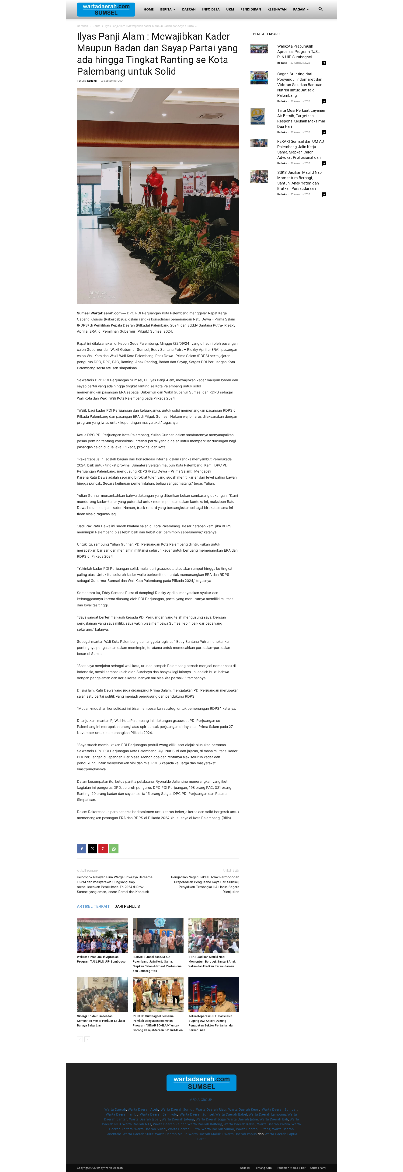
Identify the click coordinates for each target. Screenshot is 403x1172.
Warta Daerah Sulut (138, 1134)
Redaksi (92, 80)
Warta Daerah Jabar (144, 1119)
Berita (166, 9)
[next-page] (87, 1039)
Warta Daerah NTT (136, 1124)
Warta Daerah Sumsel (197, 1114)
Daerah (189, 9)
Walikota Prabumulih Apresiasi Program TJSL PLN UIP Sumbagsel (298, 51)
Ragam (299, 9)
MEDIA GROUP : (201, 1099)
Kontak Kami (318, 1168)
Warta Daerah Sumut (177, 1109)
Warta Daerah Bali (274, 1119)
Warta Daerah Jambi (121, 1114)
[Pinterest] (103, 848)
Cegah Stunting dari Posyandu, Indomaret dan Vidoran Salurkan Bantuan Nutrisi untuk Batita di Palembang (299, 85)
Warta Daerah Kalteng (205, 1124)
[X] (92, 848)
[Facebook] (81, 848)
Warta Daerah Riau (211, 1109)
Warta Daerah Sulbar (218, 1129)
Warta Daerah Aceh (143, 1109)
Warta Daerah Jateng (178, 1119)
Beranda (82, 26)
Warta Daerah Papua (240, 1134)
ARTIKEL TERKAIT (93, 906)
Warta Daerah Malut (171, 1134)
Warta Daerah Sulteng (253, 1129)
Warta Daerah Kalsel (240, 1124)
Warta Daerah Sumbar (279, 1109)
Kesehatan (277, 9)
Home (149, 9)
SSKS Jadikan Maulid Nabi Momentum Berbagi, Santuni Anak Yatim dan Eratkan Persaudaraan (212, 961)
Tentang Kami (263, 1168)
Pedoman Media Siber (291, 1168)
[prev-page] (80, 1039)
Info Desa (211, 9)
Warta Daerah (115, 1109)
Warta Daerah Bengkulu (158, 1114)
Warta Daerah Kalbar (169, 1124)
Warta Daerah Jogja (211, 1119)
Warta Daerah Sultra (184, 1129)
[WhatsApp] (113, 848)
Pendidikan (250, 9)
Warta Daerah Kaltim (273, 1124)
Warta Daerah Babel (231, 1114)
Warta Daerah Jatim (242, 1119)
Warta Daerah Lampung (267, 1114)
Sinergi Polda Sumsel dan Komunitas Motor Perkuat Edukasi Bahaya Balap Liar (101, 1020)
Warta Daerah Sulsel (150, 1129)
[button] (320, 9)
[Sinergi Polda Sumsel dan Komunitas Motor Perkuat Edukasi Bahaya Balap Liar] (102, 994)
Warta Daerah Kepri (243, 1109)
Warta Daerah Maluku (205, 1134)
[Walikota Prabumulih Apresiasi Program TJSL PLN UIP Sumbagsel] (102, 935)
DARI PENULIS (127, 906)
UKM (230, 9)
